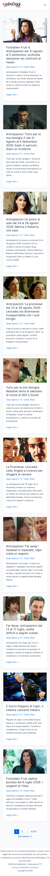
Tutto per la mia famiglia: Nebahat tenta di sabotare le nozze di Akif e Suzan (24, 391)
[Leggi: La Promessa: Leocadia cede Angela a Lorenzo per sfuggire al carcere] (25, 449)
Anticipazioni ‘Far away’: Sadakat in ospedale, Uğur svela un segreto (24, 549)
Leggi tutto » (12, 94)
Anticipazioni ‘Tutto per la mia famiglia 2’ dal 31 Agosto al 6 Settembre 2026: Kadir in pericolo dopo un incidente (23, 141)
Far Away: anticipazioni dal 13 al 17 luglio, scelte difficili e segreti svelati (24, 629)
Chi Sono (15, 867)
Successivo (25, 836)
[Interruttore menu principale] (45, 5)
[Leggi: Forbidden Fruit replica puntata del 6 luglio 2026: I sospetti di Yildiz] (25, 761)
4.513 (33, 831)
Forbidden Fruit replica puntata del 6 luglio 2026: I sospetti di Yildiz (24, 782)
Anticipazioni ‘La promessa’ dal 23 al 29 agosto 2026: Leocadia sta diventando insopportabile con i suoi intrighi (24, 311)
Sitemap (34, 867)
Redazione (25, 867)
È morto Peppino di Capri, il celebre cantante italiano (24, 708)
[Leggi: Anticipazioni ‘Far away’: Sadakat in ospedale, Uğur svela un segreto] (25, 529)
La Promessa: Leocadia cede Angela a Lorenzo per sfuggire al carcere (24, 470)
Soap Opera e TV (14, 67)
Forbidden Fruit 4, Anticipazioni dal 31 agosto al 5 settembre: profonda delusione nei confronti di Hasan (24, 55)
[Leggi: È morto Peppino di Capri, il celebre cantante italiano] (25, 686)
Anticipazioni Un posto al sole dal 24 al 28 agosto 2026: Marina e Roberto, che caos (23, 225)
